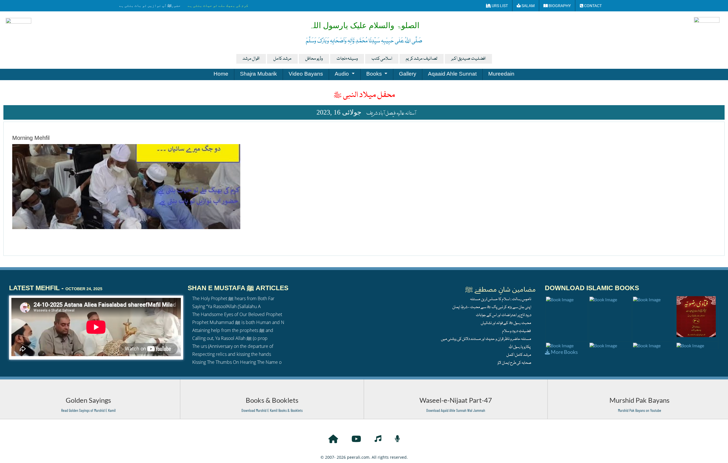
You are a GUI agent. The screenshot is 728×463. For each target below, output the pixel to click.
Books (374, 74)
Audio (342, 74)
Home (221, 74)
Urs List (499, 5)
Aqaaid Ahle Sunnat (452, 74)
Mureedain (501, 74)
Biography (559, 5)
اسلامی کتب (381, 58)
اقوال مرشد (251, 58)
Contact (592, 5)
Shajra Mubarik (258, 74)
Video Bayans (306, 74)
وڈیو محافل (314, 58)
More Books (564, 352)
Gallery (407, 74)
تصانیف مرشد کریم (421, 58)
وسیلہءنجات (347, 58)
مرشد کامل (282, 58)
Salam (528, 5)
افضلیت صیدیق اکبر (468, 58)
